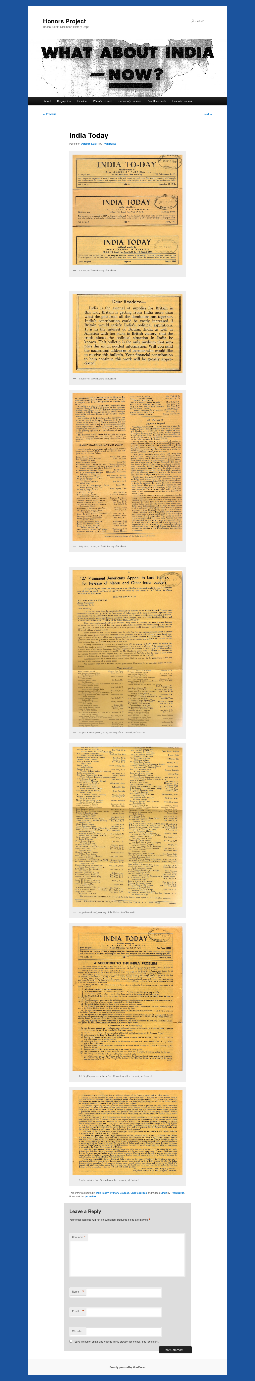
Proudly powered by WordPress (127, 1367)
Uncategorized (138, 1193)
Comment (79, 1237)
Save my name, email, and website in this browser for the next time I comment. (117, 1341)
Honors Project (64, 21)
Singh (164, 1193)
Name (78, 1291)
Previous (49, 114)
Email (78, 1311)
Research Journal (182, 101)
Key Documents (157, 101)
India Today (102, 1193)
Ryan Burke (109, 143)
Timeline (82, 101)
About (47, 101)
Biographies (64, 101)
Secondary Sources (130, 101)
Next (208, 114)
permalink (90, 1196)
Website (76, 1331)
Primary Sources (102, 101)
